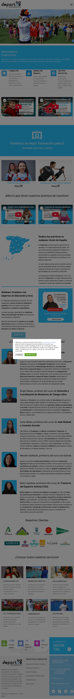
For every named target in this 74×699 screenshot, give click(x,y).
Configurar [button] (19, 354)
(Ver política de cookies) (48, 342)
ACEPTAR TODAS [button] (30, 354)
